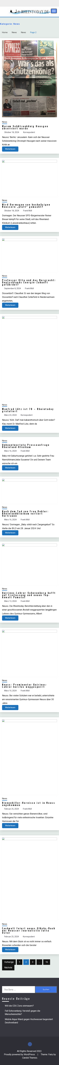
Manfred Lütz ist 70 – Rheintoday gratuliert (28, 410)
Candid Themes (29, 1057)
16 (46, 962)
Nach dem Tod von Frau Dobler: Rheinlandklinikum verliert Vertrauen (25, 513)
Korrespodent (29, 132)
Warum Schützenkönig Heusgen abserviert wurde (25, 127)
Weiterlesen (10, 149)
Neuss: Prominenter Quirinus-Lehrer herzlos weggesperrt (24, 685)
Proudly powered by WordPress (19, 1054)
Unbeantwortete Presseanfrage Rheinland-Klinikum (26, 446)
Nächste (8, 967)
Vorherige (9, 962)
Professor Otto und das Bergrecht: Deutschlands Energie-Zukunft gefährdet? (29, 282)
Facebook (30, 1044)
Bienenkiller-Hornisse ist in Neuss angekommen (28, 804)
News (4, 122)
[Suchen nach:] (18, 989)
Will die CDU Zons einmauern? (19, 1005)
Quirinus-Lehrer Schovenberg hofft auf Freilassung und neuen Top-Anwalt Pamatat (29, 595)
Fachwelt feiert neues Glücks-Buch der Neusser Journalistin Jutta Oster (28, 930)
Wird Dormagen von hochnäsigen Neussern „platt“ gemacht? (26, 205)
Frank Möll (27, 211)
